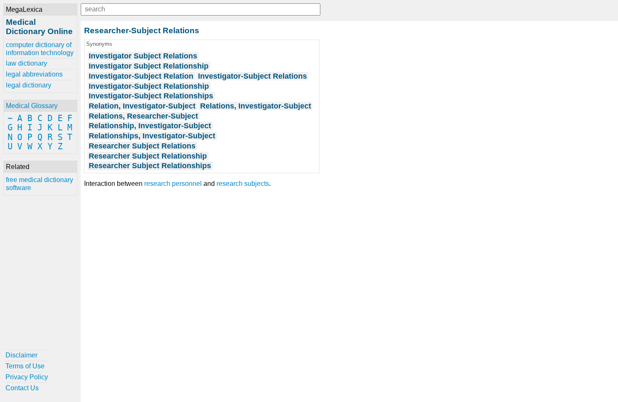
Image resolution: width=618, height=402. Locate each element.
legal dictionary (28, 85)
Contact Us (22, 387)
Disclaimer (21, 355)
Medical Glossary (32, 105)
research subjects (243, 183)
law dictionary (26, 63)
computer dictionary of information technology (40, 48)
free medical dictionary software (39, 183)
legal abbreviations (34, 74)
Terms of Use (25, 366)
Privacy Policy (26, 377)
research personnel (173, 183)
